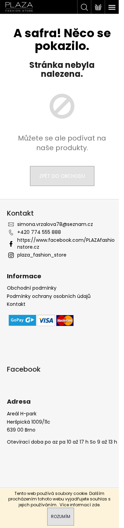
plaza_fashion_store (41, 254)
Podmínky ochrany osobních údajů (49, 296)
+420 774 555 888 (39, 232)
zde (96, 505)
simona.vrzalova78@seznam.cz (55, 224)
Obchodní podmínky (31, 288)
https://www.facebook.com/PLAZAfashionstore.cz (66, 243)
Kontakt (16, 304)
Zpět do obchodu (62, 176)
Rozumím (60, 516)
